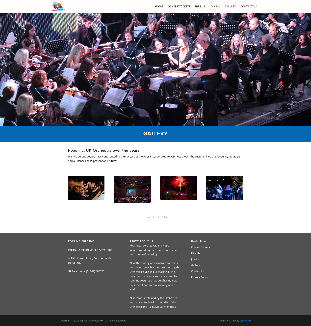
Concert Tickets (179, 6)
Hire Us (200, 6)
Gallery (230, 6)
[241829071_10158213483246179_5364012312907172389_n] (178, 199)
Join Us (215, 6)
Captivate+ (245, 320)
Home (159, 6)
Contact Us (249, 6)
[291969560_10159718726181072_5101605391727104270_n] (224, 199)
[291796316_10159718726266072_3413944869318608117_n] (86, 199)
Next (164, 216)
